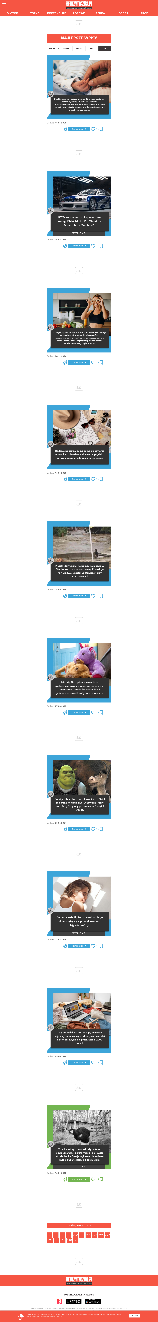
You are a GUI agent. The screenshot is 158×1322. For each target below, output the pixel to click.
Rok (92, 48)
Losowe (79, 13)
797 (107, 1235)
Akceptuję (134, 1315)
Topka (35, 13)
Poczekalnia (57, 13)
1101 (63, 1240)
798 (50, 1240)
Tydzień (66, 48)
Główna (13, 13)
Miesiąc (79, 48)
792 (75, 1235)
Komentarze (79, 129)
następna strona (79, 1225)
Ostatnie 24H (53, 48)
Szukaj (101, 13)
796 (101, 1235)
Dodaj (123, 13)
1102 (69, 1240)
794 (88, 1235)
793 (81, 1235)
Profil (145, 13)
